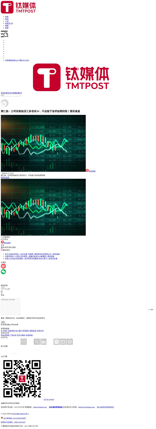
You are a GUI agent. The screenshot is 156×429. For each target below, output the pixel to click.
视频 (6, 26)
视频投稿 (11, 60)
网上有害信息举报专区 (105, 407)
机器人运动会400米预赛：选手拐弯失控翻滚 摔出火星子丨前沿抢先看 (31, 258)
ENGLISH (25, 60)
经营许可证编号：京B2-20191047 (13, 422)
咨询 (6, 47)
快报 (6, 19)
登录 (3, 322)
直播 (6, 28)
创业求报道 (5, 335)
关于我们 (4, 331)
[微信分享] (3, 274)
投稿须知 (11, 331)
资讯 (2, 93)
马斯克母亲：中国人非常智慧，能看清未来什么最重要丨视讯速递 (29, 256)
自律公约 (40, 331)
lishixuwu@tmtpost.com (86, 407)
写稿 (6, 60)
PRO (11, 93)
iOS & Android (49, 399)
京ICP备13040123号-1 (21, 414)
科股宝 (6, 93)
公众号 (7, 56)
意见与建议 (21, 335)
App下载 (18, 60)
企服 (6, 42)
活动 (6, 49)
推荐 (6, 17)
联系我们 (25, 331)
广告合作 (13, 335)
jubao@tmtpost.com (40, 407)
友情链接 (29, 335)
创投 (6, 45)
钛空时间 (8, 51)
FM (21, 93)
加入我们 (18, 331)
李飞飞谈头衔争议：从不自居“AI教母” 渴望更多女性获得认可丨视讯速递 (32, 254)
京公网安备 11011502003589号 (14, 418)
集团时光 (8, 54)
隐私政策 (33, 331)
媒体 (6, 40)
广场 (6, 21)
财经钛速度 (5, 177)
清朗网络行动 (10, 58)
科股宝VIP (9, 23)
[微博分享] (3, 268)
